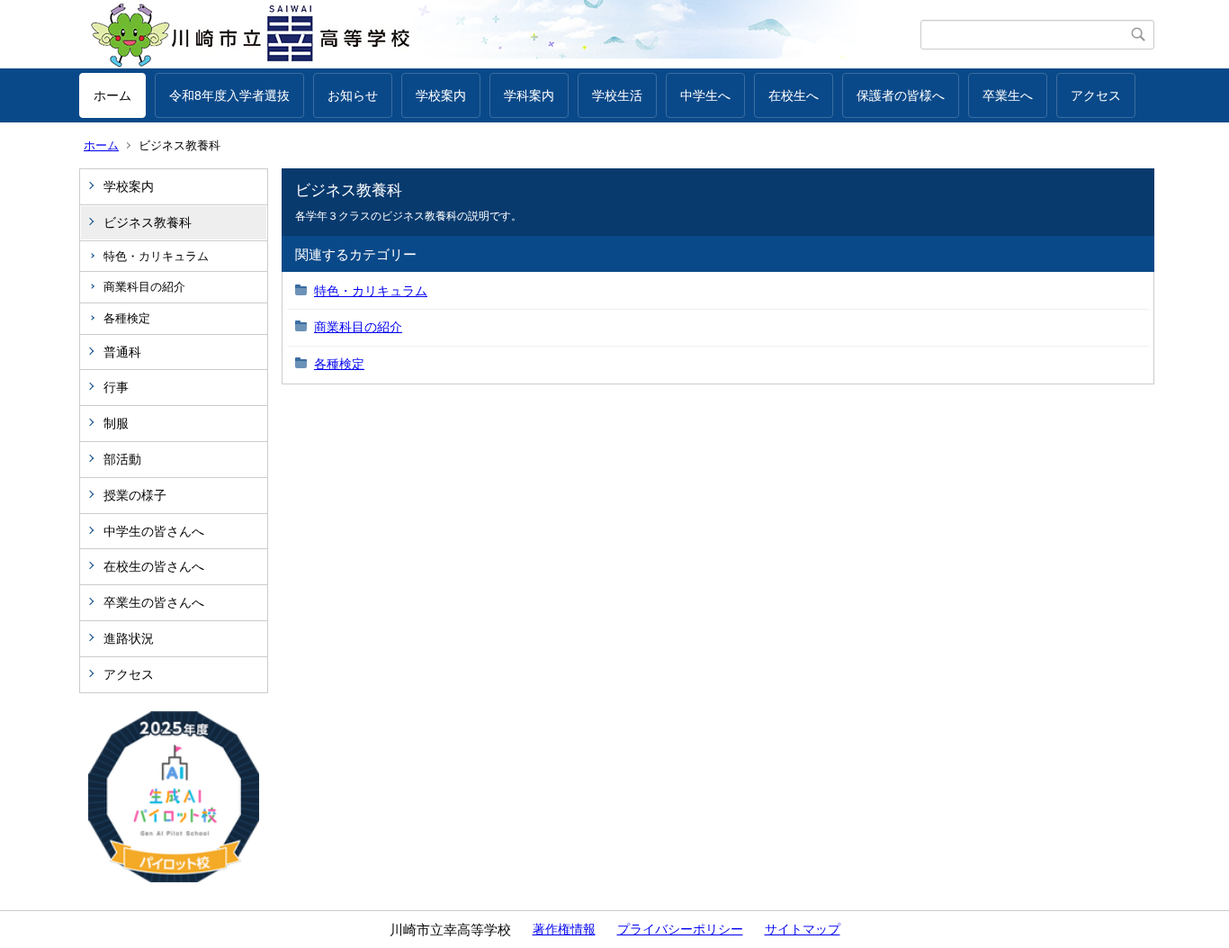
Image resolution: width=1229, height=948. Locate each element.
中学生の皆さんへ (153, 531)
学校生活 (617, 95)
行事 (116, 387)
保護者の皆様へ (901, 95)
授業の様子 (134, 495)
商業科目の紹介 (144, 286)
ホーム (112, 95)
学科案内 (529, 95)
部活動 (122, 459)
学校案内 (441, 95)
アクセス (1096, 95)
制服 (116, 423)
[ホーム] (499, 34)
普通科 (122, 352)
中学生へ (705, 95)
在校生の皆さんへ (153, 566)
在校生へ (793, 95)
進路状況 (128, 638)
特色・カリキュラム (156, 256)
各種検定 (126, 318)
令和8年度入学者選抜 (229, 95)
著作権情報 (564, 929)
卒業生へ (1007, 95)
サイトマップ (802, 929)
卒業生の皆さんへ (153, 602)
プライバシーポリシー (680, 929)
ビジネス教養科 (147, 222)
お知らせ (352, 95)
